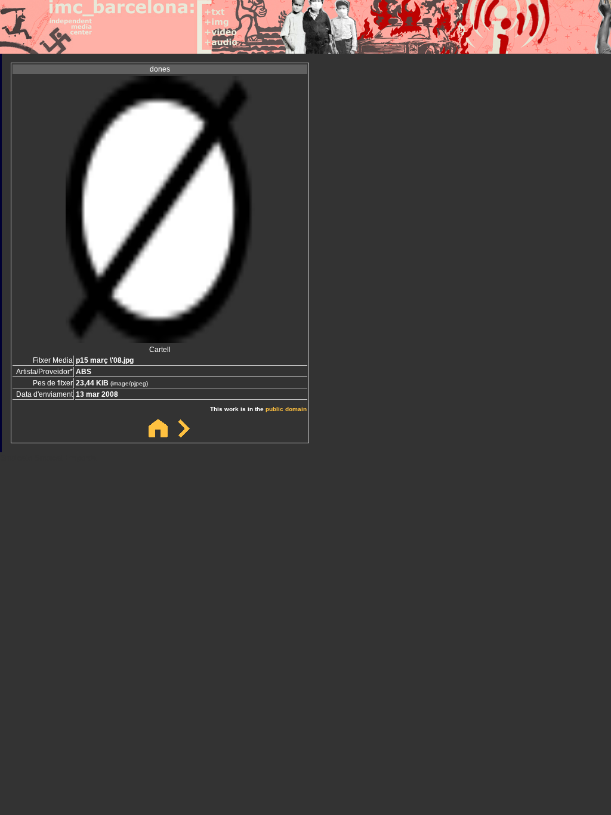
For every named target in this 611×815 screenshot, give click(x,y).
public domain (286, 409)
